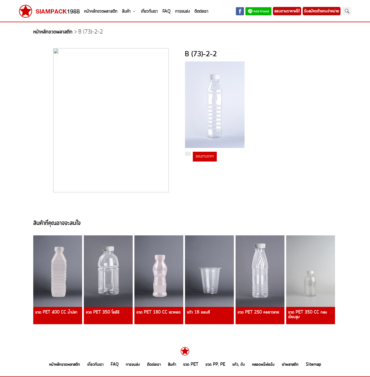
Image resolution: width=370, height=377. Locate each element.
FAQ (166, 11)
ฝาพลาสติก (290, 364)
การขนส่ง (182, 11)
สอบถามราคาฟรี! (287, 11)
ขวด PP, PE (215, 364)
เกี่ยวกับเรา (149, 11)
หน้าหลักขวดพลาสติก (100, 11)
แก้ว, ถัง (238, 364)
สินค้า (126, 11)
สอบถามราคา (205, 156)
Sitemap (313, 364)
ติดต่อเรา (201, 11)
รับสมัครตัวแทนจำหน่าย (321, 11)
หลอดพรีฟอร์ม (263, 364)
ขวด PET (190, 364)
